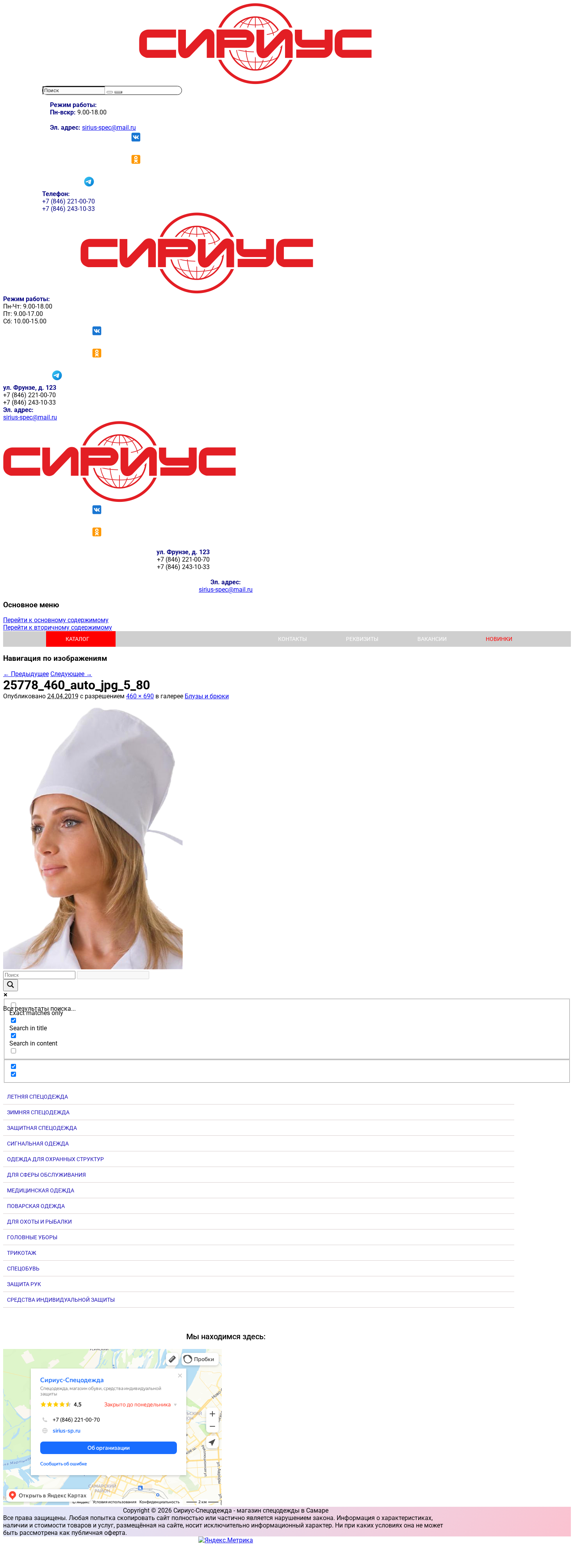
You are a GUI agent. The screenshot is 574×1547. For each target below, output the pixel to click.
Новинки (499, 639)
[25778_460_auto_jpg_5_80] (93, 967)
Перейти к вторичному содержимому (57, 627)
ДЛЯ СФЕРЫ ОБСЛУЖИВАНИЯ (46, 1175)
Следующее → (71, 674)
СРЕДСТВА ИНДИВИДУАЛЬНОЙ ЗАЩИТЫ (61, 1300)
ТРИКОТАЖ (21, 1253)
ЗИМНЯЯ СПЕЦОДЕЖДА (38, 1112)
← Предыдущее (26, 674)
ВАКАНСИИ (432, 639)
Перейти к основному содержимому (56, 620)
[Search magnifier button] (10, 985)
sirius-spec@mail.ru (109, 127)
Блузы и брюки (207, 696)
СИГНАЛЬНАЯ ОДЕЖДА (38, 1143)
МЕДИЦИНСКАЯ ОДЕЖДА (40, 1190)
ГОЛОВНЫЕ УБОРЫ (32, 1237)
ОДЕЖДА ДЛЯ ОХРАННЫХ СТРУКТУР (55, 1159)
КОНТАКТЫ (292, 639)
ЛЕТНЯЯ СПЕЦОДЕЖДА (37, 1097)
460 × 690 (140, 696)
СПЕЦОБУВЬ (23, 1268)
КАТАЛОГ (77, 639)
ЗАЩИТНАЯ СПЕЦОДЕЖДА (42, 1128)
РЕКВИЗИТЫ (362, 639)
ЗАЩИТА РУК (24, 1284)
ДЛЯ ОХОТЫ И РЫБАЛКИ (39, 1222)
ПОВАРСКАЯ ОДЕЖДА (36, 1206)
